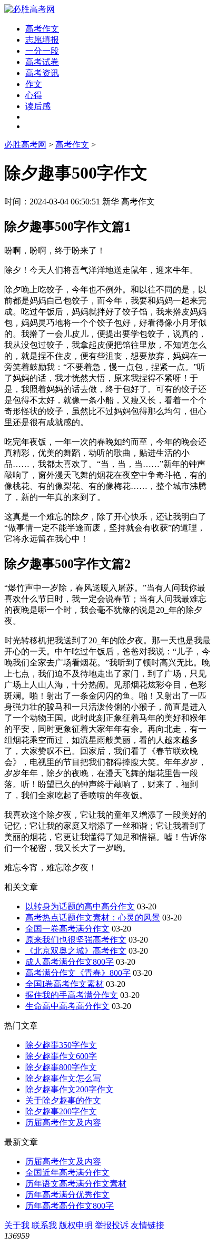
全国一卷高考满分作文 (67, 928)
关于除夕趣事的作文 (63, 1100)
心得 (33, 95)
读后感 (38, 106)
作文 (33, 84)
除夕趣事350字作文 (61, 1045)
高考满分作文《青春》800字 (78, 972)
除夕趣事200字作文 (61, 1111)
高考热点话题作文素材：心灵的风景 (92, 917)
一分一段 (42, 50)
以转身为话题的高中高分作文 (80, 906)
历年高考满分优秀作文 (67, 1194)
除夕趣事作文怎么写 (63, 1078)
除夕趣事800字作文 (61, 1067)
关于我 (16, 1225)
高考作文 (42, 28)
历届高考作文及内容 (63, 1122)
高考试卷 (42, 61)
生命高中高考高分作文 (67, 1006)
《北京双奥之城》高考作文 (75, 950)
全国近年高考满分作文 (67, 1172)
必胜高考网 (25, 144)
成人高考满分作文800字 (69, 961)
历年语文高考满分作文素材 (75, 1183)
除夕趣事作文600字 (61, 1056)
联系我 (44, 1225)
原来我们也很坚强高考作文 (75, 939)
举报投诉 (112, 1225)
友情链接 (147, 1225)
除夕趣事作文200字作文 (69, 1089)
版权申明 (76, 1225)
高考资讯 (42, 72)
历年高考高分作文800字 (69, 1205)
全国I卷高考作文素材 (64, 983)
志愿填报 (42, 39)
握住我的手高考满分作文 (71, 995)
